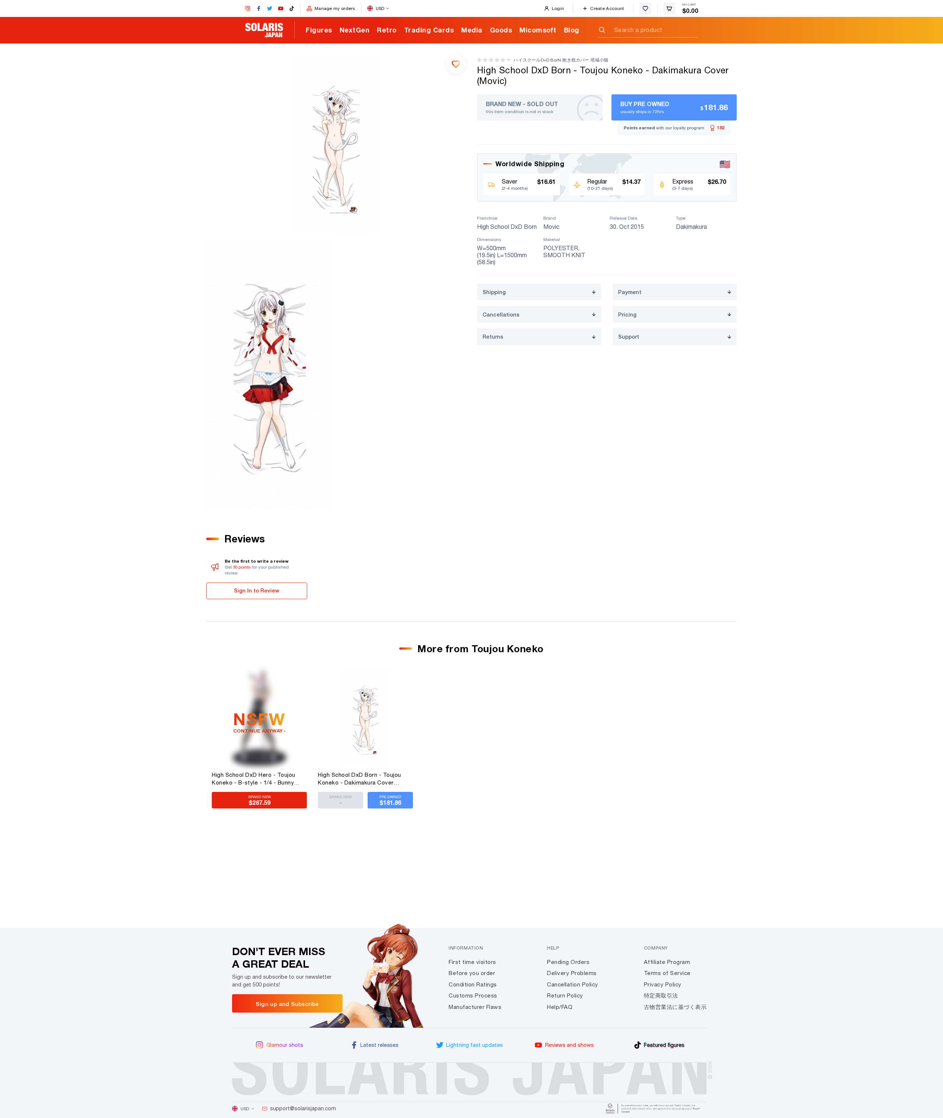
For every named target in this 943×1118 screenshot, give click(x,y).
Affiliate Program (667, 962)
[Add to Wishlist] (456, 64)
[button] (491, 60)
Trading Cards (429, 30)
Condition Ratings (473, 984)
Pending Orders (568, 962)
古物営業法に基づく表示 (675, 1007)
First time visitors (472, 962)
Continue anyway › (259, 731)
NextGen (355, 30)
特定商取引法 (661, 995)
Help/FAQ (559, 1007)
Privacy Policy (662, 984)
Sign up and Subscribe (287, 1003)
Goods (501, 30)
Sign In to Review (256, 590)
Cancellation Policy (572, 984)
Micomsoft (538, 30)
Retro (387, 30)
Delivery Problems (572, 973)
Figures (319, 30)
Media (472, 30)
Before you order (472, 973)
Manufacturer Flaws (475, 1007)
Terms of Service (667, 973)
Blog (571, 30)
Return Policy (565, 995)
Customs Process (473, 995)
